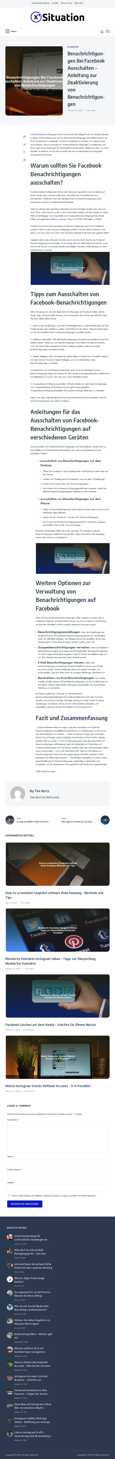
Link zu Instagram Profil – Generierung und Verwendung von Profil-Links (34, 1436)
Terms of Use (66, 3)
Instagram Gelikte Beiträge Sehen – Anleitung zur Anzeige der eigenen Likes (32, 1422)
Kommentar (13, 1119)
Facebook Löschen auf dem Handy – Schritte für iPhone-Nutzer (50, 1025)
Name (10, 1156)
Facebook (73, 47)
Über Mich (78, 3)
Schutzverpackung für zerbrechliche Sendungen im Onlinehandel (30, 1239)
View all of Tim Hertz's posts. (45, 797)
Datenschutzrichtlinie (40, 3)
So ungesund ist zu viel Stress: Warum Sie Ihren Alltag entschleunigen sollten (32, 1296)
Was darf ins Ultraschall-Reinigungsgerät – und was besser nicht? (30, 1253)
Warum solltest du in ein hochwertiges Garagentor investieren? (29, 1352)
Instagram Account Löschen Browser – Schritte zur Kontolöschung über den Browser (34, 1380)
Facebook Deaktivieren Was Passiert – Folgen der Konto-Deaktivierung (31, 1394)
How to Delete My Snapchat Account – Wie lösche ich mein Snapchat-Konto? (32, 1366)
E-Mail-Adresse (14, 1169)
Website (10, 1182)
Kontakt (55, 3)
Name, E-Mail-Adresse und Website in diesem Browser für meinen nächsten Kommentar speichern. (54, 1195)
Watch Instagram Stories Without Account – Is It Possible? (48, 1086)
